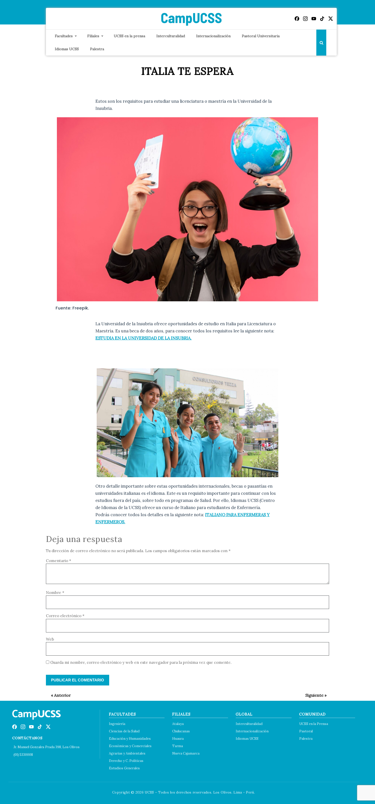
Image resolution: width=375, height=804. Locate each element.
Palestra (97, 49)
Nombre (55, 592)
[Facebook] (297, 18)
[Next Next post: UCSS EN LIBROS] (313, 695)
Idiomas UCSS (67, 49)
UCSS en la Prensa (313, 724)
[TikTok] (322, 18)
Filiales (93, 36)
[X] (330, 18)
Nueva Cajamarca (185, 753)
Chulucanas (181, 731)
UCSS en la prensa (129, 36)
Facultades (64, 36)
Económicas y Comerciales (130, 746)
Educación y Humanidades (130, 738)
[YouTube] (313, 18)
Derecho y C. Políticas (126, 761)
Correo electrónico (65, 615)
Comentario (58, 560)
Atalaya (178, 724)
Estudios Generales (124, 768)
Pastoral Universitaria (261, 36)
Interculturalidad (170, 36)
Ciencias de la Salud (124, 731)
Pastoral (306, 731)
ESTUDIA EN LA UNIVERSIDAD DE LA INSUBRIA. (143, 338)
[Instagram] (305, 18)
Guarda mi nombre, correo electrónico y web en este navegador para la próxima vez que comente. (141, 662)
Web (50, 639)
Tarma (177, 746)
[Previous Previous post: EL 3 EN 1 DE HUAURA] (58, 695)
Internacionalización (213, 36)
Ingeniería (117, 724)
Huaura (178, 738)
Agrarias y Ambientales (127, 753)
